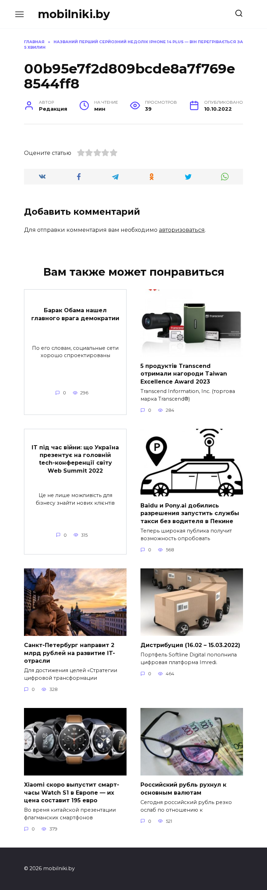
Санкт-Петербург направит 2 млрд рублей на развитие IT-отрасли (69, 653)
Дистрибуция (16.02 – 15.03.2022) (190, 645)
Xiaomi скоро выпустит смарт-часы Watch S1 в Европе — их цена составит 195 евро (71, 792)
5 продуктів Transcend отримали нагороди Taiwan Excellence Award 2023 (183, 374)
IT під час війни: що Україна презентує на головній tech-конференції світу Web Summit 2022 (75, 459)
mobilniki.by (74, 14)
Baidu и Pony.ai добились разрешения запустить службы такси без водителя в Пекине (189, 513)
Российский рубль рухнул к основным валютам (183, 788)
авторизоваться (182, 230)
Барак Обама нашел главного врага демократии (75, 314)
